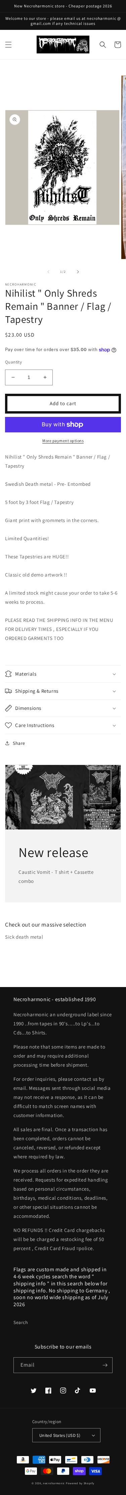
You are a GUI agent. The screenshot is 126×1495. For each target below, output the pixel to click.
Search (20, 1322)
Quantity (13, 362)
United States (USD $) (59, 1435)
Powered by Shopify (80, 1483)
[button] (8, 44)
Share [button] (19, 743)
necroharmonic (54, 1483)
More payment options (63, 440)
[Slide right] (78, 271)
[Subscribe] (104, 1365)
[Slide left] (48, 271)
